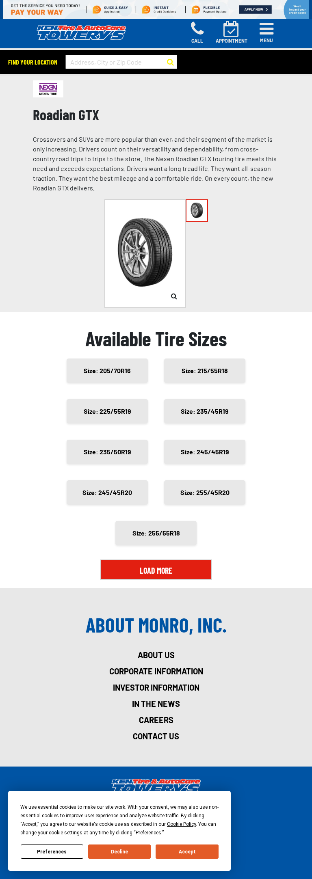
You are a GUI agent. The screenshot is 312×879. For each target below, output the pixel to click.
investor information (156, 687)
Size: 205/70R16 (107, 370)
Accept (187, 852)
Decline (119, 852)
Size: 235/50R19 (107, 452)
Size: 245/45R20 (107, 492)
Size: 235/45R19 (205, 411)
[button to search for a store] (170, 62)
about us (156, 655)
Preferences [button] (148, 833)
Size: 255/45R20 (205, 492)
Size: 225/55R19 (107, 411)
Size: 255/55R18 (156, 533)
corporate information (156, 671)
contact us (156, 736)
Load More (156, 570)
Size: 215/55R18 (205, 370)
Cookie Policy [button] (181, 824)
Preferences (52, 852)
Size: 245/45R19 (205, 452)
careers (156, 720)
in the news (156, 703)
